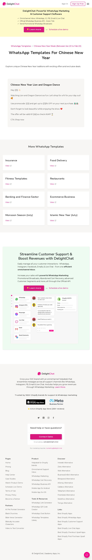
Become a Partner (12, 499)
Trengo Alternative (65, 503)
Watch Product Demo (14, 483)
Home (7, 463)
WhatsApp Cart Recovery (42, 480)
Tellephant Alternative (66, 491)
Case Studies (10, 479)
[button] (88, 3)
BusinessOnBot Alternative (68, 475)
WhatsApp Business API (41, 484)
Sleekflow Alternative (66, 499)
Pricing (8, 467)
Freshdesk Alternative (66, 495)
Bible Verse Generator (13, 518)
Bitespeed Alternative (66, 479)
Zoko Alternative (64, 467)
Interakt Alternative (65, 463)
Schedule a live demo (58, 29)
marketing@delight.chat (54, 448)
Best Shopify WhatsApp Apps (69, 518)
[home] (11, 3)
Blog (7, 471)
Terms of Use (10, 491)
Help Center (10, 475)
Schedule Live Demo (13, 487)
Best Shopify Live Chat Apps (69, 528)
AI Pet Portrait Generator (15, 509)
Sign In (65, 4)
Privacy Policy (10, 495)
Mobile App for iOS (39, 492)
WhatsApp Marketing (40, 476)
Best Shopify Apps (65, 514)
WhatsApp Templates (21, 46)
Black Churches (11, 514)
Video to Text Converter (14, 528)
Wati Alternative (64, 471)
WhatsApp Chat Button (41, 514)
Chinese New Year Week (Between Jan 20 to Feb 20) (57, 46)
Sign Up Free (78, 4)
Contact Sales (46, 437)
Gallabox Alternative (65, 487)
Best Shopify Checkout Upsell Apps (71, 532)
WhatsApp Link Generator (42, 503)
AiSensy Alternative (65, 483)
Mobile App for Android (41, 488)
